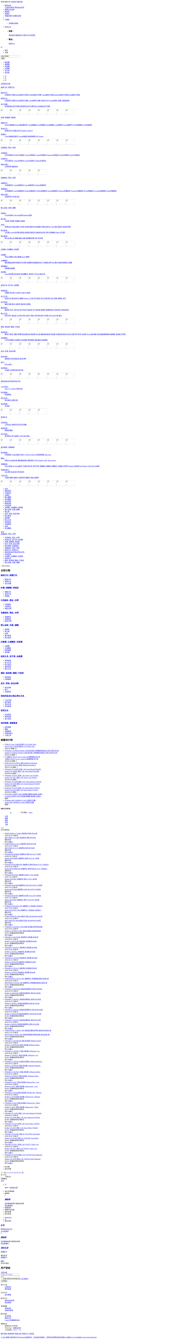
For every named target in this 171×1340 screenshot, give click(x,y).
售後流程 (12, 35)
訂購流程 (8, 493)
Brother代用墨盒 (40, 161)
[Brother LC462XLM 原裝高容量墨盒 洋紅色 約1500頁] (24, 1010)
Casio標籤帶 (58, 125)
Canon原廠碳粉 (19, 191)
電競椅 (12, 221)
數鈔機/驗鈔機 (10, 262)
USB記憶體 (15, 455)
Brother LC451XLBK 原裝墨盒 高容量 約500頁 (21, 941)
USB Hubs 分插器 (93, 466)
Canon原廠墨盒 (19, 185)
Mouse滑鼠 (8, 466)
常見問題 (32, 35)
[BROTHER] (42, 114)
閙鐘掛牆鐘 (9, 430)
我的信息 (8, 5)
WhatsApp (8, 1217)
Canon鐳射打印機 (47, 95)
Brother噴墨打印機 (21, 100)
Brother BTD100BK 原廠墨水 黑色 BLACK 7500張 (22, 858)
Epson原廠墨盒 (29, 185)
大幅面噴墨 (65, 100)
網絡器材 (31, 460)
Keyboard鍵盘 (17, 466)
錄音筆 (31, 274)
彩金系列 (14, 472)
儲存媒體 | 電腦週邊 (8, 447)
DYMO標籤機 (77, 125)
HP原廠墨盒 (9, 185)
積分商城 (8, 501)
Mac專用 (8, 472)
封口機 (54, 262)
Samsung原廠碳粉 (64, 191)
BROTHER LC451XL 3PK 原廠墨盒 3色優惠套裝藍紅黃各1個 (26, 983)
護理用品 (8, 436)
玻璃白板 (8, 227)
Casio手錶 (5, 386)
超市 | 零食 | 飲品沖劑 (8, 351)
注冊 (16, 1187)
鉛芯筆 (19, 310)
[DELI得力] (42, 246)
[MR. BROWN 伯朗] (42, 378)
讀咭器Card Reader (80, 466)
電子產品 (37, 298)
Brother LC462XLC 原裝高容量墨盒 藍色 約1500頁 (22, 1003)
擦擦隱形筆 (50, 310)
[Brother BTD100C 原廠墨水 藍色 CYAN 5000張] (21, 875)
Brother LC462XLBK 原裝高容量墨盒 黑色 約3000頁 (23, 993)
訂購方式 (25, 35)
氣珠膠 (32, 334)
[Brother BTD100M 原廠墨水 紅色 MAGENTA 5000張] (23, 885)
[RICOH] (61, 114)
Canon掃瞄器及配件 (11, 136)
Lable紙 (17, 293)
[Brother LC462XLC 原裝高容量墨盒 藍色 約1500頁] (23, 999)
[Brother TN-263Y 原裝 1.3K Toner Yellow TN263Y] (22, 1124)
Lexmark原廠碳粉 (100, 191)
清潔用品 (4, 368)
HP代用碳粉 (9, 155)
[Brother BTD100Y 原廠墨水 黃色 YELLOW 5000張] (23, 896)
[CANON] (14, 114)
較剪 (6, 315)
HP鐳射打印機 (10, 95)
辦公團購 (8, 497)
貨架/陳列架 (26, 334)
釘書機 (20, 298)
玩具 (21, 436)
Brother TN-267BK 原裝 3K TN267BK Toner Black (21, 1138)
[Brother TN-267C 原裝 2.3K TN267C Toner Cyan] (22, 1144)
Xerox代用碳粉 (30, 155)
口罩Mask (8, 424)
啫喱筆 (43, 310)
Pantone (25, 298)
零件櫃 (40, 238)
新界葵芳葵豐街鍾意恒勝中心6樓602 (59, 1337)
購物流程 (18, 35)
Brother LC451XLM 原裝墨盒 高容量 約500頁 (20, 962)
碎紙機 (7, 66)
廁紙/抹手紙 (19, 370)
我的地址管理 (19, 7)
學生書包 (8, 400)
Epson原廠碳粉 (53, 191)
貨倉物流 (4, 332)
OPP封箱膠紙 (9, 340)
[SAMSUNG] (70, 114)
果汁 (3, 362)
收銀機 (7, 268)
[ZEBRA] (52, 144)
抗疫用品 (4, 422)
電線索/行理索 (121, 334)
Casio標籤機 (32, 125)
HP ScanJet (39, 136)
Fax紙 (23, 293)
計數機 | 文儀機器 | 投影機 (10, 249)
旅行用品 (26, 436)
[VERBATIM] (70, 485)
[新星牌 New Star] (70, 323)
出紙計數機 (17, 257)
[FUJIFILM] (24, 114)
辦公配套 (4, 230)
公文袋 (31, 298)
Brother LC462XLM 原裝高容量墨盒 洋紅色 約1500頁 (23, 1014)
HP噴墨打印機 (10, 100)
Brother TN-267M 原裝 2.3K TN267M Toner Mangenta (22, 1159)
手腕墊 (7, 477)
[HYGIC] (70, 444)
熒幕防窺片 (5, 470)
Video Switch (51, 460)
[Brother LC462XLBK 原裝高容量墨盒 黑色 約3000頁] (23, 989)
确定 (2, 1255)
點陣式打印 (9, 131)
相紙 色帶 (5, 164)
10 (17, 1172)
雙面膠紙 (31, 340)
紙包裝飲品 (15, 358)
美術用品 (57, 310)
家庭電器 (4, 428)
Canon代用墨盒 (19, 161)
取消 (5, 1255)
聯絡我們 (8, 491)
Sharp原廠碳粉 (112, 191)
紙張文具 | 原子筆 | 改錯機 (10, 285)
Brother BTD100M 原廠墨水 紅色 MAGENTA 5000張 (23, 889)
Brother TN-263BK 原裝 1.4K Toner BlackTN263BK (22, 771)
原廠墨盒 (4, 183)
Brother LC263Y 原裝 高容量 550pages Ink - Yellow (22, 1107)
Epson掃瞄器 (23, 136)
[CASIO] (61, 144)
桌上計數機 (25, 257)
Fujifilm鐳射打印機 (34, 95)
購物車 (7, 11)
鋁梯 (23, 238)
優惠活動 (8, 503)
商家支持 (8, 27)
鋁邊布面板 (29, 227)
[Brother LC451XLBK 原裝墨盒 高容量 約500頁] (21, 937)
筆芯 (11, 310)
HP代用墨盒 (9, 161)
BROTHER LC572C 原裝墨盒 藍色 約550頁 (20, 848)
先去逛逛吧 (5, 1231)
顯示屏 (30, 466)
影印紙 (7, 72)
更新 (6, 822)
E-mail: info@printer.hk (89, 1337)
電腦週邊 (4, 464)
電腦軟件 (54, 466)
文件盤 (19, 315)
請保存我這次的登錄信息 (12, 1279)
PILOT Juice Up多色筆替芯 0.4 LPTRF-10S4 (20, 746)
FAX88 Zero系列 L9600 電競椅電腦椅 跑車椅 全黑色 (23, 796)
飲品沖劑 (4, 356)
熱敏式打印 (17, 131)
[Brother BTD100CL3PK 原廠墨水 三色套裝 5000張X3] (24, 906)
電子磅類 (23, 262)
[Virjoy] (61, 378)
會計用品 (4, 302)
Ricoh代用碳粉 (64, 155)
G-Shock (13, 389)
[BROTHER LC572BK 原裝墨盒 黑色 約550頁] (21, 833)
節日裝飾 (4, 392)
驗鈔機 (7, 62)
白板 (3, 224)
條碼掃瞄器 (32, 136)
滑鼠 (32, 477)
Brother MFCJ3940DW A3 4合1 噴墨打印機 (19, 802)
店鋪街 (7, 495)
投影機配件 (24, 274)
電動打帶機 (17, 334)
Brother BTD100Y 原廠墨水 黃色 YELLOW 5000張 (22, 900)
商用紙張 (4, 290)
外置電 (65, 466)
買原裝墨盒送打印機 (26, 106)
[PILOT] (61, 246)
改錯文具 (8, 298)
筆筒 (23, 315)
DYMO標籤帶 (87, 125)
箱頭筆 (29, 310)
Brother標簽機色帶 (21, 125)
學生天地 (4, 398)
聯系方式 (8, 1318)
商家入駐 (18, 1333)
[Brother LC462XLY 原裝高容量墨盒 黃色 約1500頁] (23, 1020)
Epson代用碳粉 (75, 155)
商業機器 (4, 266)
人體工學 (4, 475)
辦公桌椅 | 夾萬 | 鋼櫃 (8, 208)
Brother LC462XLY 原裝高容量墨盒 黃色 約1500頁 (22, 1024)
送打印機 (4, 104)
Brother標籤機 (9, 125)
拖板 (6, 460)
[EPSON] (70, 144)
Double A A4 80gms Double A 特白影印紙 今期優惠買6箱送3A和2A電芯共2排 (31, 753)
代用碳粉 (4, 153)
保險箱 (4, 213)
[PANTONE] (52, 323)
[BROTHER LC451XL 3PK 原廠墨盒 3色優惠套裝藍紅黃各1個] (27, 978)
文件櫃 (7, 232)
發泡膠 (53, 334)
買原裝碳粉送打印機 (12, 106)
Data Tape (48, 455)
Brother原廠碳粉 (30, 191)
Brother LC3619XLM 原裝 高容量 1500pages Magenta (22, 1066)
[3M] (52, 246)
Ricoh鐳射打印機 (74, 95)
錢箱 (20, 238)
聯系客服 (8, 1289)
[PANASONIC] (52, 204)
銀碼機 (12, 268)
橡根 (95, 334)
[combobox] (10, 56)
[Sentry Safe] (33, 246)
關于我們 (4, 1333)
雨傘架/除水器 (40, 232)
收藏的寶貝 (9, 16)
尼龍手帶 (74, 334)
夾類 (36, 315)
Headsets (71, 466)
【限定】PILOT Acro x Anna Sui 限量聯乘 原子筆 (21, 759)
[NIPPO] (42, 174)
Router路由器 (12, 460)
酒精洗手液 (16, 424)
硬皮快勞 (14, 298)
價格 (6, 820)
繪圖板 (48, 466)
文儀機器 (4, 260)
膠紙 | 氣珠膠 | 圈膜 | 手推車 (10, 327)
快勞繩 (28, 304)
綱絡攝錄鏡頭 (22, 460)
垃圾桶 (12, 370)
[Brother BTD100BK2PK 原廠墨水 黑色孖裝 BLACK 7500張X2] (27, 864)
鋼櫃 (16, 238)
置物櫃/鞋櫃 (30, 238)
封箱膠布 (17, 340)
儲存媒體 (4, 452)
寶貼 (32, 315)
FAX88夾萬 (9, 215)
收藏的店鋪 (17, 16)
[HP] (5, 114)
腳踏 (11, 477)
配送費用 (8, 1302)
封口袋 (38, 334)
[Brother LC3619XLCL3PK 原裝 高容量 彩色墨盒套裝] (23, 927)
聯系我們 (11, 1333)
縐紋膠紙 (38, 340)
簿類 (55, 298)
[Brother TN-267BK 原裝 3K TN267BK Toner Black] (22, 1134)
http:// (31, 812)
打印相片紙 (15, 196)
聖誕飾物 (8, 394)
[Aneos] (61, 323)
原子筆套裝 (36, 310)
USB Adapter (38, 460)
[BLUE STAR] (33, 174)
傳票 (9, 304)
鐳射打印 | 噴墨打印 (8, 87)
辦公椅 (4, 219)
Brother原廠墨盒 (40, 185)
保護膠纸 (44, 340)
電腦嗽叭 (42, 466)
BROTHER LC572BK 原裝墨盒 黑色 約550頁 (20, 837)
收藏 (9, 842)
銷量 (6, 818)
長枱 (47, 232)
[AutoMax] (24, 246)
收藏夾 (7, 14)
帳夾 (13, 304)
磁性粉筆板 (67, 227)
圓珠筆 (7, 310)
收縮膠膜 (112, 334)
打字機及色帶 (46, 262)
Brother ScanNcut (27, 131)
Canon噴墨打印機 (34, 100)
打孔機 (45, 315)
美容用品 (8, 554)
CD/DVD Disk (30, 455)
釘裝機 (59, 262)
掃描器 (4, 134)
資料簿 (23, 304)
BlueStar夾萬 (27, 215)
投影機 (4, 272)
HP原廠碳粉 (9, 191)
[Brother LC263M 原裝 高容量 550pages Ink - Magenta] (23, 1092)
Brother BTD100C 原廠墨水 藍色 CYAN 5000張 (21, 879)
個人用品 (4, 434)
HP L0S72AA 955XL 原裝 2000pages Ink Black (20, 765)
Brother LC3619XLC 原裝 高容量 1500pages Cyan (21, 1055)
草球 (79, 334)
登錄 (12, 1187)
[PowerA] (5, 485)
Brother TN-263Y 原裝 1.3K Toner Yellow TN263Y (21, 790)
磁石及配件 (59, 227)
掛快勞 (17, 304)
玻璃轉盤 (52, 232)
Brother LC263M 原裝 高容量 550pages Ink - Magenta (22, 1097)
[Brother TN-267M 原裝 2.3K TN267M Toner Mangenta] (23, 1155)
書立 (60, 315)
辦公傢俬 (4, 236)
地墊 (36, 238)
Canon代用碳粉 (41, 155)
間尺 (9, 315)
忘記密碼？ (25, 1279)
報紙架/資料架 (30, 232)
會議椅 (22, 221)
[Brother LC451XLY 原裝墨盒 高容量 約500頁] (21, 968)
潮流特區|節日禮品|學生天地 (10, 381)
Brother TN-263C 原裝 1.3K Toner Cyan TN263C (21, 777)
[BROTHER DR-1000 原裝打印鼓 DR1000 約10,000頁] (23, 916)
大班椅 (7, 221)
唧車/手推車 (9, 334)
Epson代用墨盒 (29, 161)
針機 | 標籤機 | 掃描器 (8, 117)
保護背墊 (22, 477)
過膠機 (7, 64)
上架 (6, 816)
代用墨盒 (4, 159)
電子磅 (7, 70)
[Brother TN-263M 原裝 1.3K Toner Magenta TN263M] (23, 1113)
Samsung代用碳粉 (53, 155)
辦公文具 (4, 313)
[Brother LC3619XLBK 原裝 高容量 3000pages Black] (23, 1041)
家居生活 (4, 417)
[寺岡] (42, 348)
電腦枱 (60, 466)
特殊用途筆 (65, 310)
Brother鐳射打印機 (21, 95)
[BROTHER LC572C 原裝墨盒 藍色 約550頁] (20, 844)
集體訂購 (14, 400)
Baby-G (7, 389)
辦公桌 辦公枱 (10, 238)
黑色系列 (21, 472)
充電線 (7, 406)
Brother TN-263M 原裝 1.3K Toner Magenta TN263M (22, 784)
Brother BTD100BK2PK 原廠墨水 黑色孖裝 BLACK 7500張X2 (26, 869)
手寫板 (24, 466)
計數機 (7, 68)
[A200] (42, 282)
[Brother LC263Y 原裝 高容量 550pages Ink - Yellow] (22, 1103)
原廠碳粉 (4, 189)
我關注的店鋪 (9, 9)
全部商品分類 (5, 84)
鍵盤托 (15, 477)
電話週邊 (4, 404)
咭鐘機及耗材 (37, 262)
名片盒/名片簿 (53, 315)
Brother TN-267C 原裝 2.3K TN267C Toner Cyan (21, 1148)
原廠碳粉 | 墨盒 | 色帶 (8, 177)
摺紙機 (64, 262)
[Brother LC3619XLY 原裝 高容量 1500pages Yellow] (22, 1072)
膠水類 (40, 315)
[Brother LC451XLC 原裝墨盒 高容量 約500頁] (21, 947)
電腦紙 (7, 293)
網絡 (3, 458)
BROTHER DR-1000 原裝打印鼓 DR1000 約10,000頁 (23, 920)
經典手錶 (19, 389)
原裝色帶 (8, 196)
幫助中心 (12, 43)
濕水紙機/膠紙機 (103, 334)
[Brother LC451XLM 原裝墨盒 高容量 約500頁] (21, 958)
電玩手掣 (36, 466)
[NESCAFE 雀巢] (33, 378)
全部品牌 (8, 505)
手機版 (7, 19)
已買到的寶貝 (9, 7)
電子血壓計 (15, 436)
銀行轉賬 (8, 1294)
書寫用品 (4, 308)
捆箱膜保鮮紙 (45, 334)
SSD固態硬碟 (39, 455)
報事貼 (60, 298)
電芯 (64, 298)
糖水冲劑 (23, 358)
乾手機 (62, 232)
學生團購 (8, 499)
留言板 (31, 1333)
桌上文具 (4, 296)
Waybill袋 (90, 334)
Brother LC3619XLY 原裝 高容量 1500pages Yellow (22, 1076)
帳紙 (6, 304)
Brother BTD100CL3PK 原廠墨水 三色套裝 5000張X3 (23, 910)
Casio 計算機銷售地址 (12, 1320)
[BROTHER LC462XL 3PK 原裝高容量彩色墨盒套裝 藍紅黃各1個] (28, 1030)
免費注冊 (19, 2)
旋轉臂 (36, 477)
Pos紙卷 (27, 293)
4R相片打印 (45, 100)
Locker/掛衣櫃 (14, 232)
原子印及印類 (45, 298)
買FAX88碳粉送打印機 (42, 106)
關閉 (2, 1261)
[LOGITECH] (70, 282)
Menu (58, 232)
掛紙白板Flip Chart (48, 227)
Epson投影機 (9, 274)
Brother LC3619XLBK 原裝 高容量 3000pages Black (22, 1045)
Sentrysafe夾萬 (18, 215)
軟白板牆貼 (37, 227)
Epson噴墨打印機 (55, 100)
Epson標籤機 (40, 125)
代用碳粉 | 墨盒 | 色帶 (8, 147)
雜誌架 (14, 315)
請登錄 (13, 2)
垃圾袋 (7, 370)
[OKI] (70, 204)
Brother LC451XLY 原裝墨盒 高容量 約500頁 (20, 972)
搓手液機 (23, 424)
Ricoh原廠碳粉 (89, 191)
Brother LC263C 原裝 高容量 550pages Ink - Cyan (21, 1086)
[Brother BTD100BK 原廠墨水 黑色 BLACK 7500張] (23, 854)
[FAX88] (52, 114)
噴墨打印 (4, 98)
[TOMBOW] (61, 348)
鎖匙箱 (22, 232)
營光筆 (24, 310)
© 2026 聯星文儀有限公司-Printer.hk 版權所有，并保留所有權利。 (23, 1337)
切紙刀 (28, 315)
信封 (52, 298)
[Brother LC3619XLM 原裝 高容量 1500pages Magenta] (23, 1061)
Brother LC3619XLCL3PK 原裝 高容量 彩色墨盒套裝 (23, 931)
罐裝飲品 (8, 358)
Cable (45, 460)
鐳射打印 (4, 93)
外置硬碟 (8, 455)
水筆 (15, 310)
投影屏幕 (17, 274)
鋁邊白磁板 (15, 227)
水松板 (22, 227)
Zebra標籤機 (50, 125)
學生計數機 (9, 257)
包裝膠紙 (4, 338)
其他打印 (4, 128)
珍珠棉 (84, 334)
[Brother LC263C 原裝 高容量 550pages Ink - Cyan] (22, 1082)
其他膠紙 (24, 340)
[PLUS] (33, 323)
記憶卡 (22, 455)
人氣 (6, 824)
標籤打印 (4, 123)
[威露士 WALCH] (33, 444)
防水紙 (68, 334)
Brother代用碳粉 (19, 155)
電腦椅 (17, 221)
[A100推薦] (33, 114)
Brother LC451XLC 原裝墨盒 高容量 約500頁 (20, 952)
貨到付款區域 (9, 1300)
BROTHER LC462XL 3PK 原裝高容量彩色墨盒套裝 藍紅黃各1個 (27, 1034)
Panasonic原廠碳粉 (77, 191)
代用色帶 (8, 166)
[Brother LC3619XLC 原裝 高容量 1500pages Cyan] (22, 1051)
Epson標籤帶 (67, 125)
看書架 (27, 477)
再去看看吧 (9, 1205)
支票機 (69, 262)
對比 (6, 842)
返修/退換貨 (9, 1310)
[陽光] (52, 378)
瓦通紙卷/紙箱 (61, 334)
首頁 (6, 489)
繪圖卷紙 (14, 166)
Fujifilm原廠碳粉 (41, 191)
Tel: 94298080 (77, 1337)
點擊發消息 (17, 1328)
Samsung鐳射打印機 (61, 95)
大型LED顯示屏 (39, 274)
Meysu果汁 (8, 364)
